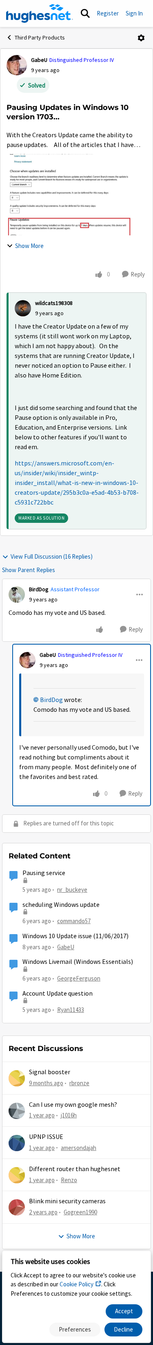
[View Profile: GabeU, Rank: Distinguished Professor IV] (17, 65)
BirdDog (39, 589)
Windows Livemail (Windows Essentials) (77, 962)
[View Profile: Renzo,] (17, 1175)
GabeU (39, 60)
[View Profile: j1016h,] (17, 1111)
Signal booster (49, 1072)
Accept (124, 1311)
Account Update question (57, 994)
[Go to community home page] (39, 13)
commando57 (74, 921)
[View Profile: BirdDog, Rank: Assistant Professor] (17, 594)
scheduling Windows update (61, 905)
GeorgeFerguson (78, 978)
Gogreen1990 (80, 1212)
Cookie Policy (76, 1284)
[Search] (85, 13)
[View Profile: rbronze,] (17, 1078)
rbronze (79, 1083)
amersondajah (78, 1148)
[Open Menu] (141, 38)
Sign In (134, 13)
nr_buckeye (72, 889)
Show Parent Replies (28, 570)
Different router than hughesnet (74, 1169)
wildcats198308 (54, 303)
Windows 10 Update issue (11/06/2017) (75, 936)
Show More (29, 246)
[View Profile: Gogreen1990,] (17, 1207)
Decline (123, 1329)
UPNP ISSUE (46, 1137)
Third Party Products (40, 37)
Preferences (75, 1329)
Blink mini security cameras (67, 1201)
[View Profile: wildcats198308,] (23, 308)
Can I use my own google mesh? (73, 1105)
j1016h (69, 1115)
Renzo (69, 1180)
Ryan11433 (70, 1010)
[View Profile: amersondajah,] (17, 1143)
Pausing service (43, 873)
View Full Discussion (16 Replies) (52, 556)
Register (108, 13)
